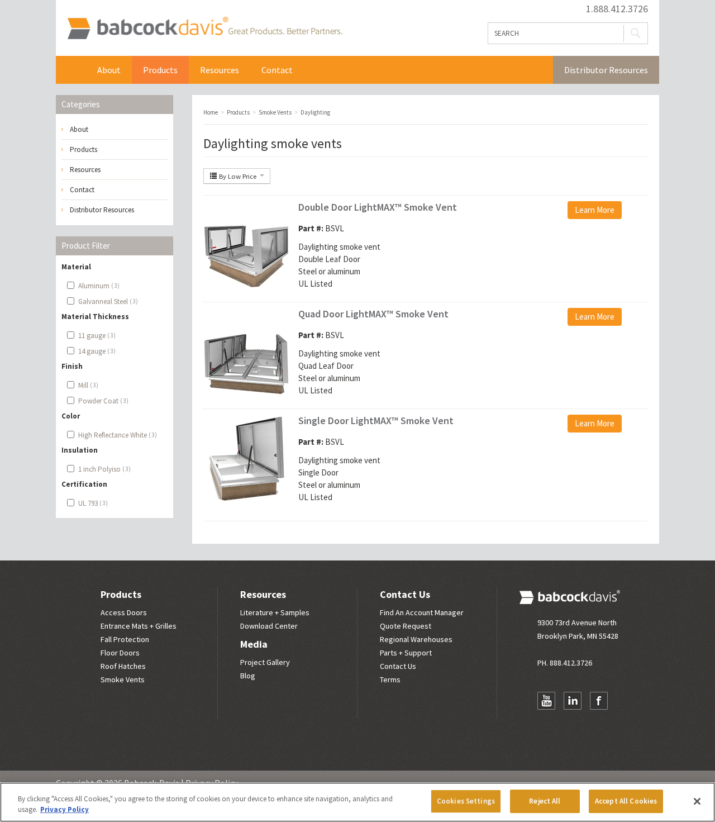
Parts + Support (406, 653)
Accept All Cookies (626, 801)
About (109, 69)
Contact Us (405, 594)
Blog (247, 676)
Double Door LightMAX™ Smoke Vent (377, 207)
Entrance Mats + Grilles (139, 626)
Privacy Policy (64, 810)
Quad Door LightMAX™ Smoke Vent (373, 313)
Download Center (269, 626)
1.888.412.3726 (617, 9)
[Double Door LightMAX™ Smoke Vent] (246, 244)
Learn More (594, 210)
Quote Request (405, 626)
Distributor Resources (606, 69)
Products (160, 69)
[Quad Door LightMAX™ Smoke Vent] (246, 351)
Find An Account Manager (422, 612)
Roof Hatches (123, 666)
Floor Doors (120, 653)
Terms (390, 679)
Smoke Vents (123, 679)
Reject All (544, 801)
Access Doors (124, 612)
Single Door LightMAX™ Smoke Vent (376, 420)
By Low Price (237, 176)
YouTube (546, 701)
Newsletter (546, 722)
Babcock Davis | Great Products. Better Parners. (204, 28)
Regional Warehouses (416, 639)
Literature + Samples (274, 612)
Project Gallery (265, 662)
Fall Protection (125, 639)
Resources (219, 69)
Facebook (599, 701)
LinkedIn (572, 701)
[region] (357, 802)
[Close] (697, 801)
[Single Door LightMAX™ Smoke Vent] (246, 458)
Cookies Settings (466, 801)
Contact (277, 69)
